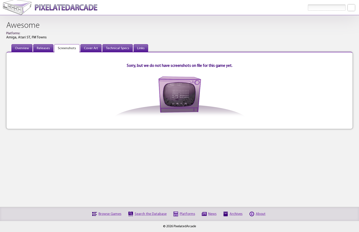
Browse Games (109, 214)
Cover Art (91, 48)
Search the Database (151, 214)
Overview (22, 48)
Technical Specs (117, 48)
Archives (236, 214)
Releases (43, 48)
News (212, 214)
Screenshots (67, 48)
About (261, 214)
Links (141, 48)
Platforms (187, 214)
